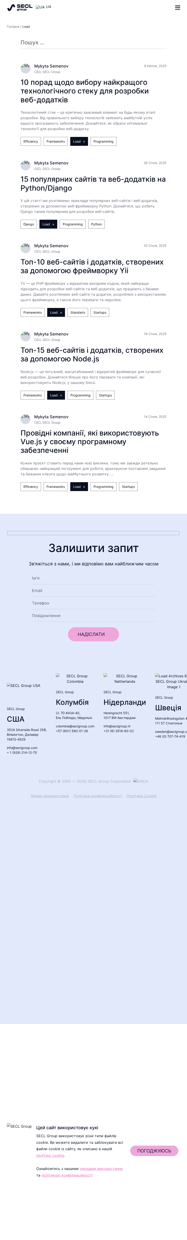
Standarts (77, 312)
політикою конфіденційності (67, 1213)
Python (96, 224)
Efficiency (30, 141)
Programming (104, 141)
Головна (13, 26)
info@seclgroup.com (22, 748)
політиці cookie (50, 1193)
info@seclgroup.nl (117, 726)
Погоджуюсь (154, 1188)
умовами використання (101, 1206)
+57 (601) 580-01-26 (72, 731)
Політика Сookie (141, 796)
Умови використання (50, 796)
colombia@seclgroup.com (75, 726)
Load (77, 141)
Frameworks (56, 141)
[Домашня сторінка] (20, 7)
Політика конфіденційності (97, 796)
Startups (100, 312)
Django (28, 224)
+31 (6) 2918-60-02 (119, 731)
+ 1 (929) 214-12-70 (22, 752)
